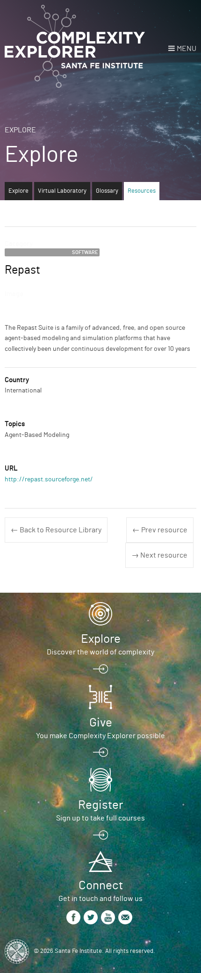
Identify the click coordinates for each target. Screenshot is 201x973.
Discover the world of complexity (100, 652)
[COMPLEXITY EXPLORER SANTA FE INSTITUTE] (75, 47)
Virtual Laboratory (62, 191)
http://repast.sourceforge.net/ (49, 479)
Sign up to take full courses (100, 818)
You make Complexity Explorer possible (100, 736)
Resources (142, 191)
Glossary (107, 191)
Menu (186, 48)
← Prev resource (159, 530)
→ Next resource (159, 555)
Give (100, 723)
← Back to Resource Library (56, 530)
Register (100, 805)
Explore (20, 130)
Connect (101, 885)
